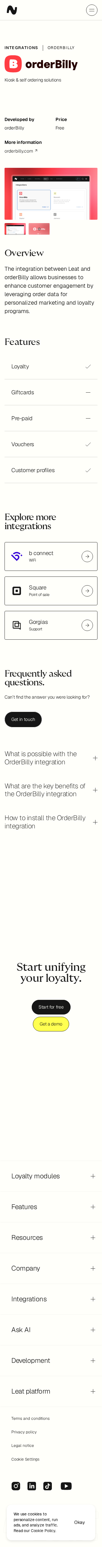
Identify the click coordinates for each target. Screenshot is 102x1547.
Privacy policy (24, 1431)
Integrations (21, 47)
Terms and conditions (30, 1418)
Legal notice (22, 1445)
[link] (51, 556)
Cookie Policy (43, 1530)
